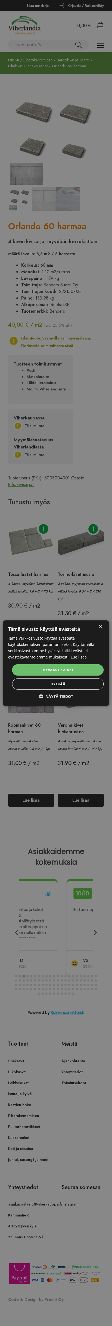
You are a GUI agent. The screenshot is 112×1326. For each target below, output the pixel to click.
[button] (56, 696)
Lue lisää (79, 657)
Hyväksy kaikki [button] (58, 669)
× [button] (100, 627)
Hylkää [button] (58, 683)
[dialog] (56, 663)
